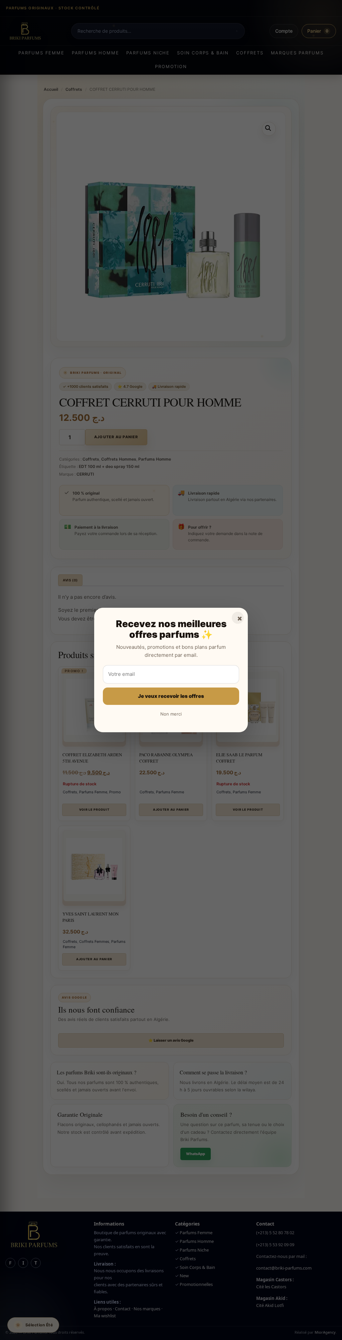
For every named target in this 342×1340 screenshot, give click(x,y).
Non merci (171, 714)
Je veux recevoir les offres (171, 696)
